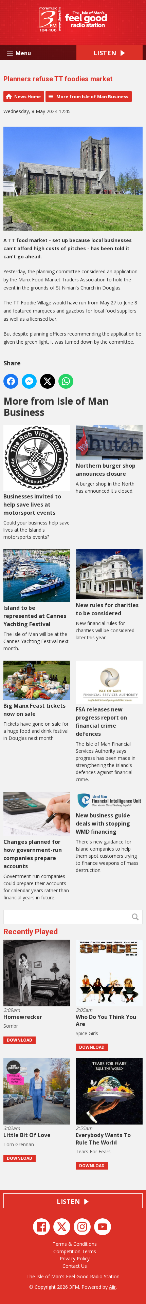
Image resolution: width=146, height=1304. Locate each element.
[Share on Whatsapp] (65, 381)
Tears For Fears (93, 1151)
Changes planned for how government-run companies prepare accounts (32, 854)
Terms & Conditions (75, 1244)
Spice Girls (87, 1033)
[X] (61, 1226)
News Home (27, 96)
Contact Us (74, 1266)
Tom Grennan (18, 1144)
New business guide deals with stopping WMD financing (103, 823)
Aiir (112, 1287)
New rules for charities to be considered (107, 609)
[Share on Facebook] (10, 381)
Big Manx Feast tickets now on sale (34, 710)
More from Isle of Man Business (92, 96)
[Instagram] (82, 1226)
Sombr (10, 1026)
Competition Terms (74, 1251)
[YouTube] (102, 1226)
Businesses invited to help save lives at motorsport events (32, 504)
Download (19, 1040)
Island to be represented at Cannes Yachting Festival (34, 616)
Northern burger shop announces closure (105, 469)
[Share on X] (47, 381)
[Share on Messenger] (29, 381)
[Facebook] (41, 1226)
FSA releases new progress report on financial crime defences (101, 721)
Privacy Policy (75, 1258)
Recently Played (30, 931)
